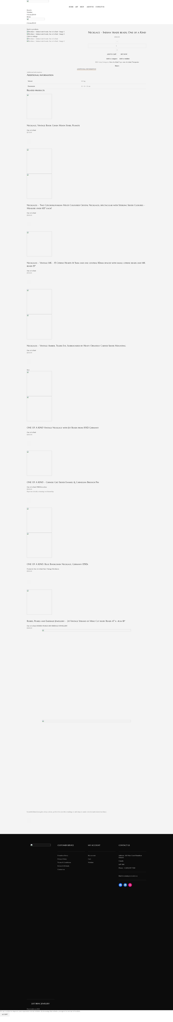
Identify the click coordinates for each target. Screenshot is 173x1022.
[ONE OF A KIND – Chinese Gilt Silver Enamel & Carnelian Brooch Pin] (39, 463)
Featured (30, 569)
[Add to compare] (29, 121)
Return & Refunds (63, 866)
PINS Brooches (42, 487)
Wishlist (91, 862)
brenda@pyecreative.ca (129, 876)
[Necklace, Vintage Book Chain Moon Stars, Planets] (39, 106)
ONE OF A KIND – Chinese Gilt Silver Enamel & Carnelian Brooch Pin (63, 482)
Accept (5, 1014)
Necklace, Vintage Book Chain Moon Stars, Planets (53, 125)
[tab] (86, 69)
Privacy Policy (62, 859)
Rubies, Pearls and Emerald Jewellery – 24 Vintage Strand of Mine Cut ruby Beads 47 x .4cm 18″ (76, 621)
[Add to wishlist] (29, 136)
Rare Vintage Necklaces (51, 569)
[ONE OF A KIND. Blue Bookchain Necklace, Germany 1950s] (39, 520)
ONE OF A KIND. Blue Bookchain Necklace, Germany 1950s (57, 564)
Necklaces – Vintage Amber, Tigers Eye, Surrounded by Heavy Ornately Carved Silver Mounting (76, 345)
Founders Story (62, 855)
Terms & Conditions (64, 862)
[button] (29, 141)
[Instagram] (130, 885)
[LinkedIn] (125, 885)
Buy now (124, 54)
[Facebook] (120, 885)
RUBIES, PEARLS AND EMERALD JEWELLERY (52, 626)
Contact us (61, 869)
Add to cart (111, 54)
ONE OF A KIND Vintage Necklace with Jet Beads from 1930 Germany (63, 427)
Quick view (29, 146)
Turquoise (135, 62)
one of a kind (127, 62)
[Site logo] (38, 2)
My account (92, 855)
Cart (89, 859)
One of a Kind (113, 62)
